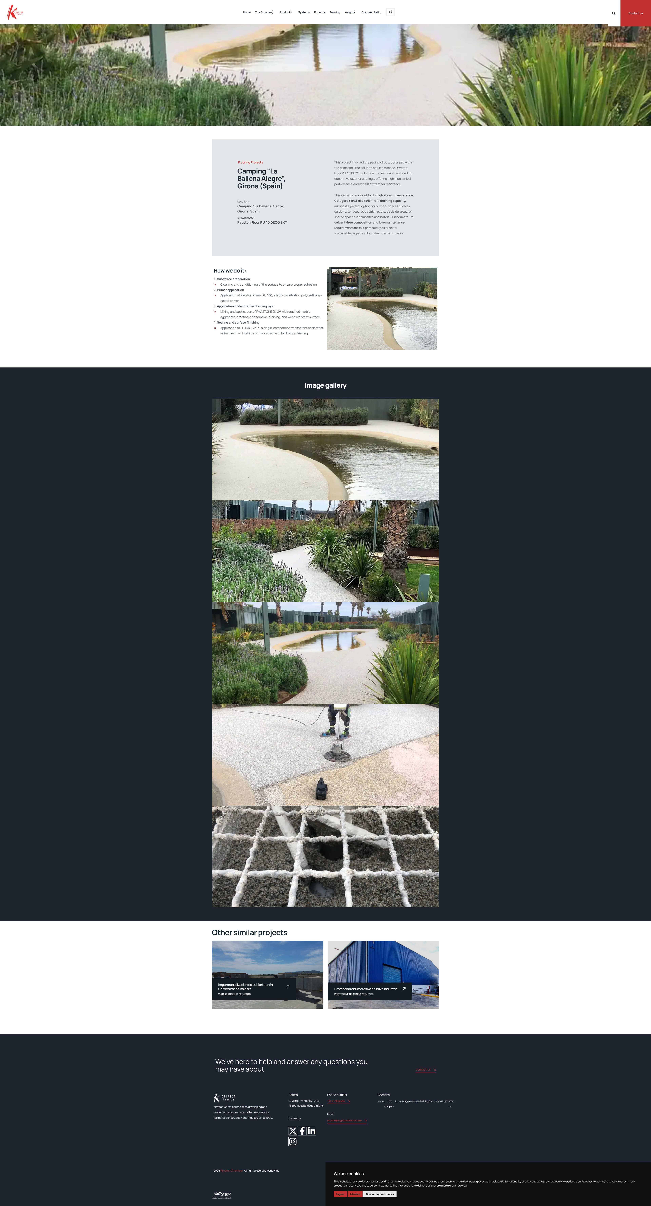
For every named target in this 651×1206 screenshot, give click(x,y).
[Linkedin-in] (311, 1131)
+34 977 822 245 (336, 1100)
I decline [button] (355, 1194)
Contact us (636, 13)
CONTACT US (423, 1069)
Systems (304, 12)
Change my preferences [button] (380, 1194)
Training (335, 12)
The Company (264, 12)
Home (247, 12)
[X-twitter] (293, 1131)
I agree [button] (340, 1194)
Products (286, 12)
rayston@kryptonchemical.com (344, 1120)
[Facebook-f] (302, 1131)
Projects (319, 12)
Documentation (372, 12)
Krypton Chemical (232, 1170)
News (417, 1101)
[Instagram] (292, 1141)
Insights (349, 12)
